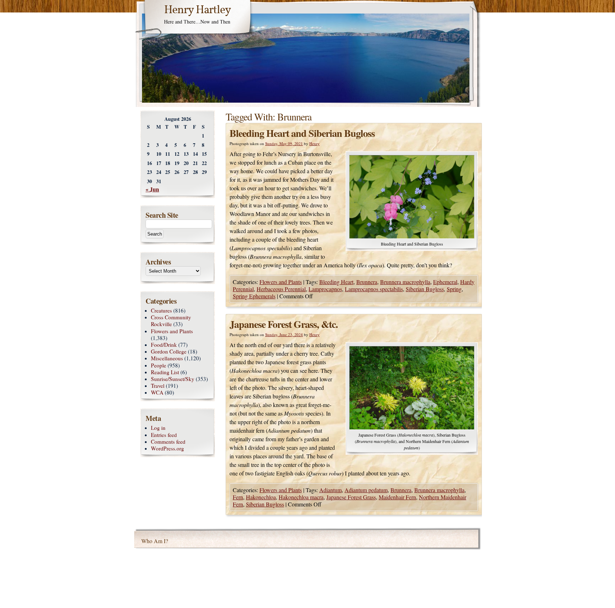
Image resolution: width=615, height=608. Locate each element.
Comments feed (168, 441)
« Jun (152, 189)
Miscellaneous (167, 358)
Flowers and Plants (280, 281)
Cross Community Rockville (171, 321)
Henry (314, 143)
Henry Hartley (197, 10)
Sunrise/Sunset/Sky (172, 378)
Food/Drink (164, 344)
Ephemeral (445, 281)
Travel (157, 385)
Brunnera (366, 281)
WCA (157, 392)
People (158, 365)
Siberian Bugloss (425, 289)
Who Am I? (154, 541)
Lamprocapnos (325, 289)
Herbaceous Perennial (281, 289)
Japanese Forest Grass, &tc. (284, 324)
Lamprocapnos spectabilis (374, 289)
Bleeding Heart (336, 281)
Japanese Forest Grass (351, 497)
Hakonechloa (261, 497)
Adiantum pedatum (366, 490)
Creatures (161, 310)
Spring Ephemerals (254, 296)
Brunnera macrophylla (405, 281)
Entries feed (164, 434)
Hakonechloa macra (301, 497)
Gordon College (168, 351)
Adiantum (330, 490)
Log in (158, 427)
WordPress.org (167, 448)
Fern (238, 497)
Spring (454, 289)
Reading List (165, 372)
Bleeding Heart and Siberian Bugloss (302, 133)
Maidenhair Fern (397, 497)
